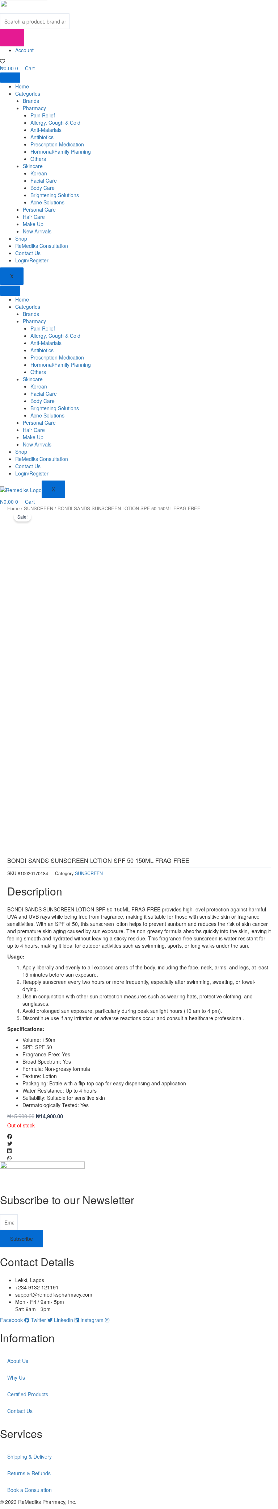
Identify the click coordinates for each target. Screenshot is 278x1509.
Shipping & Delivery (29, 1456)
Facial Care (43, 180)
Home (22, 86)
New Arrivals (37, 231)
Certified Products (27, 1394)
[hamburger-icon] (10, 77)
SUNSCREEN (38, 508)
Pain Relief (42, 115)
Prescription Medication (57, 144)
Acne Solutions (47, 202)
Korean (38, 173)
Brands (31, 100)
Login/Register (32, 260)
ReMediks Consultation (41, 245)
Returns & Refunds (29, 1473)
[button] (139, 1136)
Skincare (33, 166)
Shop (21, 238)
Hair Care (34, 216)
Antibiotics (42, 137)
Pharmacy (34, 108)
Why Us (16, 1377)
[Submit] (12, 37)
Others (38, 158)
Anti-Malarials (46, 129)
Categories (27, 93)
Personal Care (39, 209)
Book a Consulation (29, 1489)
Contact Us (28, 253)
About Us (17, 1360)
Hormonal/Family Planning (60, 151)
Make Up (33, 224)
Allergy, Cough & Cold (55, 122)
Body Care (42, 187)
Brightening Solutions (54, 195)
